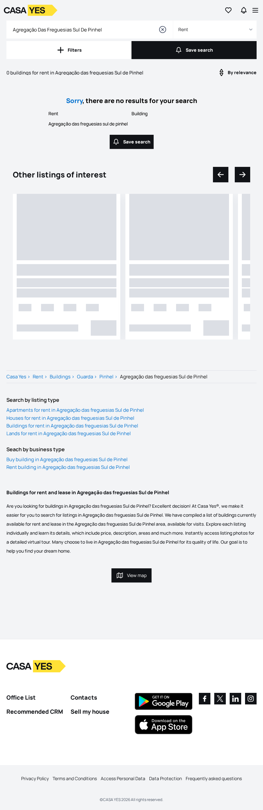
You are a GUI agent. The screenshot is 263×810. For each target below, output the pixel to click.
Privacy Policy (35, 778)
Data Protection (165, 778)
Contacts (84, 697)
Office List (21, 697)
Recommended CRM (34, 711)
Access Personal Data (123, 778)
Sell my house (90, 711)
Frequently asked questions (214, 778)
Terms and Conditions (75, 778)
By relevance (242, 72)
